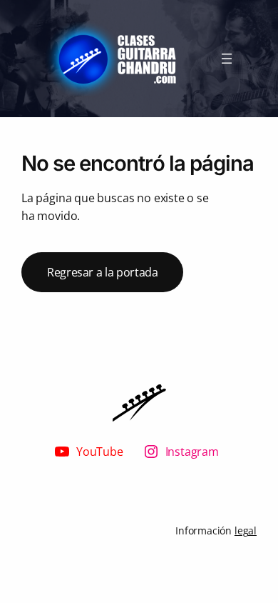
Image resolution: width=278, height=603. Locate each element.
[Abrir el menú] (226, 58)
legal (246, 530)
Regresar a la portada (102, 272)
